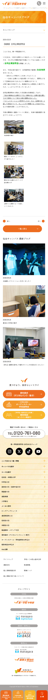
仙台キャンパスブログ (39, 8)
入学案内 (5, 501)
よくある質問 (6, 506)
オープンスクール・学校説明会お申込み (16, 540)
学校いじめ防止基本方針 (32, 559)
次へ (39, 221)
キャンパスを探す (14, 8)
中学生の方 (5, 482)
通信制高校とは (7, 516)
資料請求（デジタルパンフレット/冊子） (16, 535)
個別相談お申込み (8, 544)
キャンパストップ (9, 30)
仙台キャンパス (26, 8)
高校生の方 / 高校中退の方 (11, 487)
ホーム (5, 8)
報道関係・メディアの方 (10, 530)
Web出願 (5, 549)
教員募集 (27, 565)
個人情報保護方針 (9, 570)
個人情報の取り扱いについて (13, 576)
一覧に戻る (22, 228)
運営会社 (6, 565)
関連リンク (28, 570)
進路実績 (5, 496)
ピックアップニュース (9, 511)
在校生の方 (5, 520)
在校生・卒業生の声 (9, 477)
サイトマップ (8, 559)
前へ (8, 221)
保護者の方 (5, 492)
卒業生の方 (5, 525)
